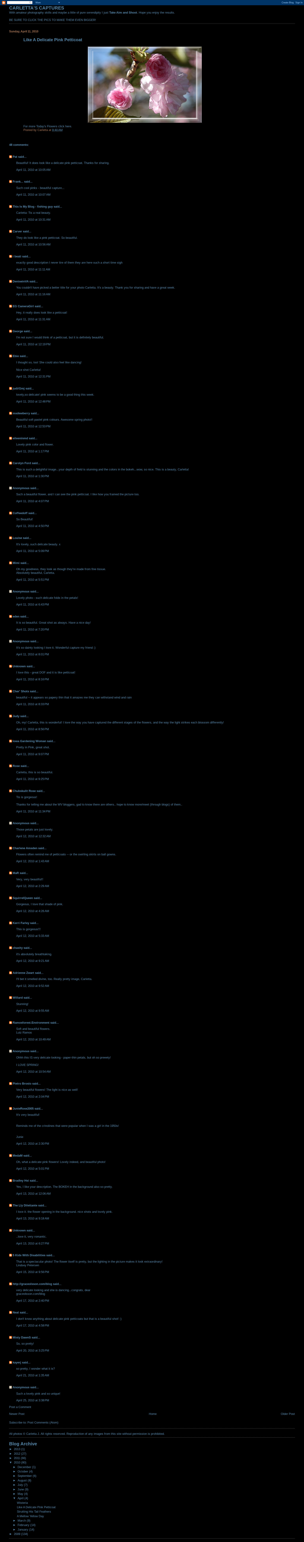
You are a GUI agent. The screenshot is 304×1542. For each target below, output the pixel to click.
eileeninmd (20, 438)
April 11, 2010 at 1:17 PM (32, 451)
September (25, 1476)
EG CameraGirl (23, 306)
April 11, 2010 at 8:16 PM (32, 679)
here (68, 126)
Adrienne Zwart (23, 973)
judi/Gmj (19, 388)
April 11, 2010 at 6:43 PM (32, 604)
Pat (15, 156)
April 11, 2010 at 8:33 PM (32, 704)
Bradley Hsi (21, 1180)
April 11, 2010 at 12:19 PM (33, 344)
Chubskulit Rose (24, 791)
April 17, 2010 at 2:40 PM (32, 1300)
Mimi (16, 563)
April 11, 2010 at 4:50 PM (32, 526)
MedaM (18, 1155)
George (18, 331)
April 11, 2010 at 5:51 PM (32, 579)
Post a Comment (20, 1407)
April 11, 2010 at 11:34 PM (33, 811)
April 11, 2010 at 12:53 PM (33, 426)
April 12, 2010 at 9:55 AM (32, 1010)
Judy (16, 716)
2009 (17, 1534)
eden (16, 616)
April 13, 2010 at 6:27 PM (32, 1243)
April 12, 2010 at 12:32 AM (33, 836)
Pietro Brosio (22, 1083)
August (23, 1480)
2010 (17, 1462)
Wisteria (22, 1502)
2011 (17, 1458)
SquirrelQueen (23, 898)
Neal (16, 1312)
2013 (17, 1449)
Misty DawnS (22, 1337)
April (21, 1498)
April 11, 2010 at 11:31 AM (33, 319)
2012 (17, 1453)
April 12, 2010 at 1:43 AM (32, 861)
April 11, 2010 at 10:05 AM (33, 169)
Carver (17, 231)
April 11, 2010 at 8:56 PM (32, 729)
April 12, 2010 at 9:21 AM (32, 961)
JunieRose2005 (23, 1108)
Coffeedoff (20, 513)
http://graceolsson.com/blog (32, 1284)
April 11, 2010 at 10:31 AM (33, 219)
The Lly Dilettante (25, 1205)
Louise (17, 538)
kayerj (17, 1362)
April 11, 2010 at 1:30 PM (32, 476)
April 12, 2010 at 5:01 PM (32, 1168)
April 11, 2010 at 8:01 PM (32, 654)
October (23, 1471)
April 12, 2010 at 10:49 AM (33, 1039)
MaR (16, 873)
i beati (17, 256)
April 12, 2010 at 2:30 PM (32, 1143)
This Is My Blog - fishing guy (33, 206)
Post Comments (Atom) (42, 1422)
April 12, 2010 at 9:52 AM (32, 986)
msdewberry (21, 413)
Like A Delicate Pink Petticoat (36, 1507)
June (21, 1489)
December (25, 1467)
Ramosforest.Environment (31, 1022)
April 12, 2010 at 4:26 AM (32, 911)
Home (153, 1414)
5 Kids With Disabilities (29, 1255)
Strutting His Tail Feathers (34, 1511)
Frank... (18, 181)
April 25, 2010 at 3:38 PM (32, 1400)
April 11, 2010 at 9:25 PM (32, 779)
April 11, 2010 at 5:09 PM (32, 551)
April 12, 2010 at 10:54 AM (33, 1071)
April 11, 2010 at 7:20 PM (32, 629)
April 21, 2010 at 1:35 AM (32, 1375)
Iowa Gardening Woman (29, 741)
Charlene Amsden (25, 848)
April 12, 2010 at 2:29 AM (32, 886)
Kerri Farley (21, 923)
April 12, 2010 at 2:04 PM (32, 1096)
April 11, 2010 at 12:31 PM (33, 376)
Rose (16, 766)
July (21, 1485)
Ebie (16, 356)
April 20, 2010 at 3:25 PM (32, 1350)
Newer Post (16, 1414)
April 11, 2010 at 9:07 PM (32, 754)
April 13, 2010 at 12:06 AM (33, 1193)
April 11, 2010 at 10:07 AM (33, 194)
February (24, 1525)
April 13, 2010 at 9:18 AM (32, 1218)
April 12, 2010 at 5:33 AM (32, 936)
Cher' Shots (21, 691)
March (22, 1520)
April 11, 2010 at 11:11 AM (33, 269)
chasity (18, 948)
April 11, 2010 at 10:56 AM (33, 244)
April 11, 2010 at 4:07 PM (32, 501)
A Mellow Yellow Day (30, 1516)
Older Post (288, 1414)
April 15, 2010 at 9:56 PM (32, 1272)
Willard (18, 997)
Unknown (19, 666)
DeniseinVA (20, 281)
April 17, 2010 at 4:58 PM (32, 1325)
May (21, 1494)
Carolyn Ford (22, 463)
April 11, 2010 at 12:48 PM (33, 401)
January (23, 1529)
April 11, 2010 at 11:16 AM (33, 294)
